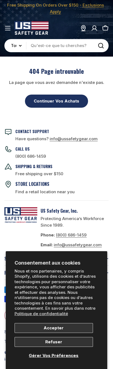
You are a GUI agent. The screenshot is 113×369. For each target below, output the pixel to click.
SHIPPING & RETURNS (33, 166)
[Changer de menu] (7, 28)
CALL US (22, 149)
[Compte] (94, 28)
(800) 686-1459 (30, 156)
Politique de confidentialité (41, 313)
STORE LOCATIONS (32, 184)
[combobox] (56, 45)
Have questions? (56, 138)
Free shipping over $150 (39, 173)
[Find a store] (83, 28)
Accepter (54, 327)
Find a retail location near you (45, 191)
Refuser (53, 341)
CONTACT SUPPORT (32, 131)
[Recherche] (101, 45)
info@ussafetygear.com (78, 244)
